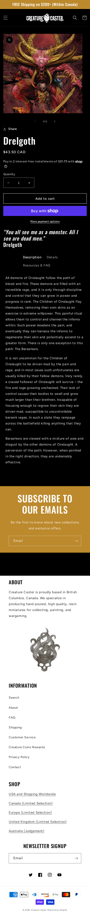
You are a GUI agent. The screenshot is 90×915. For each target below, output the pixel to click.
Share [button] (12, 129)
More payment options (45, 221)
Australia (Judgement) (26, 831)
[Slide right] (54, 121)
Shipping (15, 727)
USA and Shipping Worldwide (32, 794)
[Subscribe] (76, 541)
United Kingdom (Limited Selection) (37, 822)
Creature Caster (39, 910)
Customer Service (22, 737)
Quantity (9, 174)
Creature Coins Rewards (27, 747)
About (13, 708)
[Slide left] (35, 121)
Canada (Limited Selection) (31, 803)
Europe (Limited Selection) (30, 812)
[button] (5, 18)
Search (14, 697)
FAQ (12, 717)
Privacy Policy (19, 757)
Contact (15, 767)
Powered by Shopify (57, 910)
